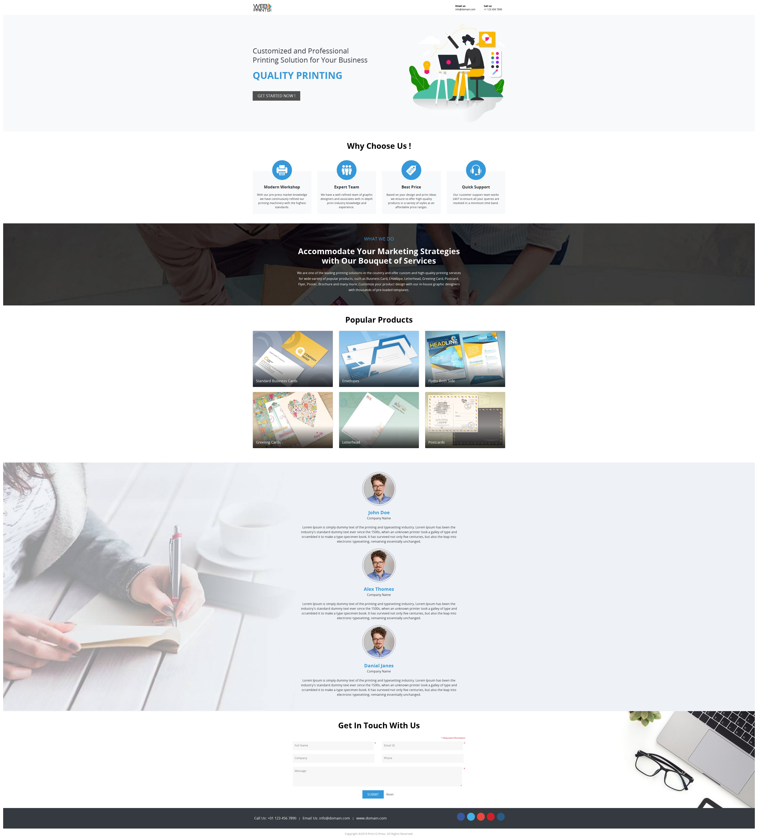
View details (291, 381)
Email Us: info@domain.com (326, 818)
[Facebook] (461, 817)
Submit (373, 794)
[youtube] (481, 817)
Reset (390, 794)
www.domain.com (371, 818)
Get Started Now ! (276, 95)
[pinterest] (491, 817)
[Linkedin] (501, 817)
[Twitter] (471, 817)
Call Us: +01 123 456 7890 (275, 818)
